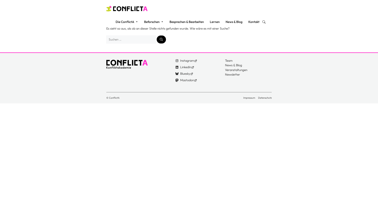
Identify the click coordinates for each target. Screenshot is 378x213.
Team (229, 60)
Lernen (215, 22)
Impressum (249, 97)
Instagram (187, 60)
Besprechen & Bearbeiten (187, 22)
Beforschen (152, 22)
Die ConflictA (125, 22)
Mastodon (187, 80)
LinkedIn (185, 67)
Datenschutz (265, 97)
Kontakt (253, 22)
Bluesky (185, 73)
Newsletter (232, 74)
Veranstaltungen (236, 70)
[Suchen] (161, 39)
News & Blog (234, 22)
